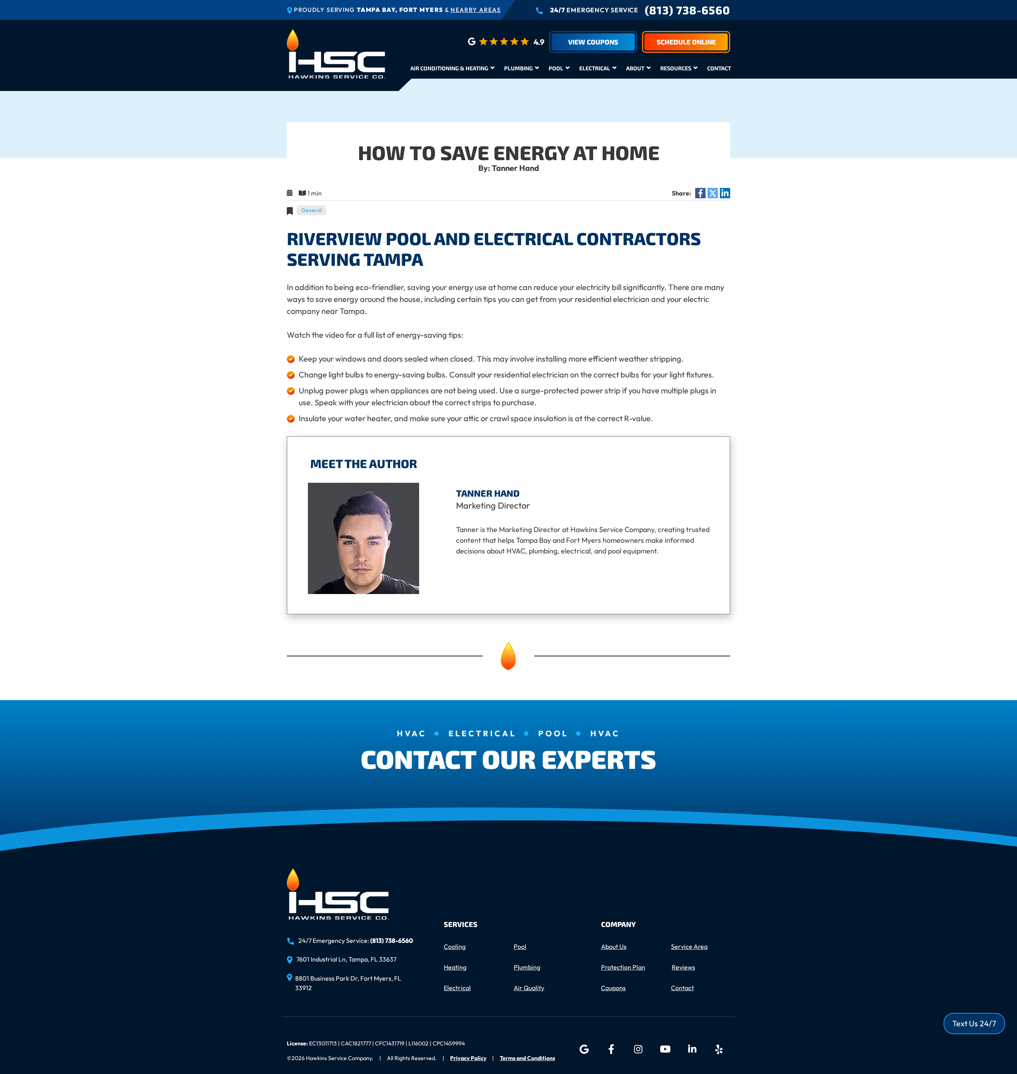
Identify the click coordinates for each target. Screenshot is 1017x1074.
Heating (455, 967)
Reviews (683, 967)
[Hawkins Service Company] (336, 53)
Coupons (613, 988)
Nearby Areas (475, 10)
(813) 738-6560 (687, 10)
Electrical (594, 68)
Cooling (455, 946)
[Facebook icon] (611, 1049)
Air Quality (529, 988)
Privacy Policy (468, 1058)
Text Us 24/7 (974, 1023)
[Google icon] (584, 1049)
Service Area (689, 946)
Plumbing (518, 68)
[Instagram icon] (638, 1049)
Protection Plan (623, 967)
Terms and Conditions (527, 1058)
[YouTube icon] (665, 1049)
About (635, 68)
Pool (556, 68)
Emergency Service (594, 10)
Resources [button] (675, 68)
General (311, 210)
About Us (613, 946)
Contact (719, 68)
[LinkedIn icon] (692, 1049)
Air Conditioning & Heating (449, 68)
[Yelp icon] (719, 1049)
